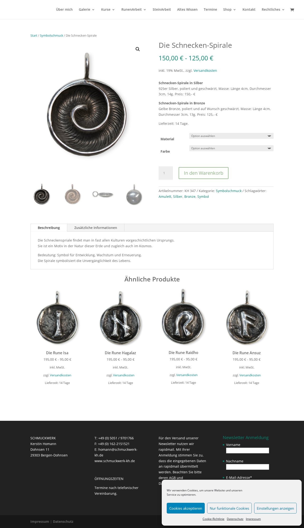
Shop (227, 10)
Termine (210, 10)
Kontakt (249, 10)
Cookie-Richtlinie (213, 519)
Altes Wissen (187, 10)
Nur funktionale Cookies (229, 508)
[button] (137, 49)
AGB (172, 477)
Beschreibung (49, 227)
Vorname (233, 444)
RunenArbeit (131, 10)
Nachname (234, 461)
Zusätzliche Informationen (95, 227)
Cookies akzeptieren (185, 508)
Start (33, 35)
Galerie (84, 10)
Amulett (165, 196)
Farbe (165, 151)
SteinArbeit (162, 10)
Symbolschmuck (51, 35)
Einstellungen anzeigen (275, 508)
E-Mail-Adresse (239, 477)
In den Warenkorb (203, 173)
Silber (177, 196)
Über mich (64, 10)
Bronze (189, 196)
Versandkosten (205, 70)
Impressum (253, 519)
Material (167, 139)
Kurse (105, 10)
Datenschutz (235, 519)
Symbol (203, 196)
